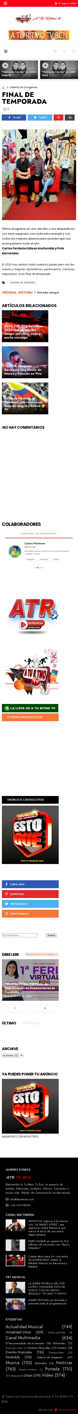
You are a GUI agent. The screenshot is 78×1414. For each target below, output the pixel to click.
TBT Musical (12, 1375)
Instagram (30, 559)
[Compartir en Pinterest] (58, 117)
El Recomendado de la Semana (25, 1343)
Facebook (44, 559)
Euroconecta (67, 1409)
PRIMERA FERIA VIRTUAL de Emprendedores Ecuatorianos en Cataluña (30, 988)
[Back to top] (68, 1405)
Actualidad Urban (18, 1332)
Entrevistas (59, 1343)
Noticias (64, 1362)
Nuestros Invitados (28, 1369)
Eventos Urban (56, 1352)
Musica (12, 1362)
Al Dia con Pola (56, 1332)
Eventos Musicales (19, 1352)
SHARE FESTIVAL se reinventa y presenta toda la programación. (47, 1302)
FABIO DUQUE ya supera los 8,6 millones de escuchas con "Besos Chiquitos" (49, 1244)
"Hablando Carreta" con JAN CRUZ (58, 73)
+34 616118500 (20, 1205)
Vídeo (47, 1375)
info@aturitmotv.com (21, 1199)
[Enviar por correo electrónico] (70, 117)
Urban (28, 1376)
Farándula (13, 1357)
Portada (52, 1369)
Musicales (41, 1363)
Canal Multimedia (23, 1338)
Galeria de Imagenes (23, 87)
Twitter (56, 559)
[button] (5, 3)
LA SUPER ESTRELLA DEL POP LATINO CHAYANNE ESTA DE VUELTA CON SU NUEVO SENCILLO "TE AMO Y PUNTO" (47, 1288)
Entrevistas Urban (14, 1348)
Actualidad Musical (24, 1327)
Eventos (62, 1348)
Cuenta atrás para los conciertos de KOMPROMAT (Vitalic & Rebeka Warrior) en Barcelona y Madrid (48, 1261)
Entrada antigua (48, 292)
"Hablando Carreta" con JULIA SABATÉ (19, 73)
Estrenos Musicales (39, 1348)
